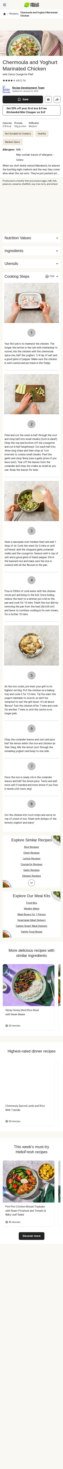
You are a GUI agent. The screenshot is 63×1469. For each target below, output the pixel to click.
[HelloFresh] (31, 4)
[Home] (4, 14)
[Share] (57, 99)
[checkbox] (4, 80)
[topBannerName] (31, 25)
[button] (31, 250)
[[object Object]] (48, 99)
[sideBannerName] (31, 209)
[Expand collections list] (31, 883)
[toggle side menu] (4, 5)
